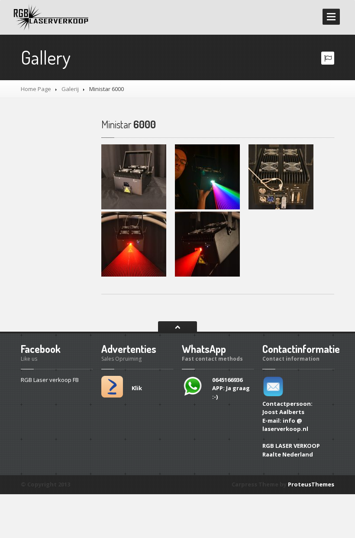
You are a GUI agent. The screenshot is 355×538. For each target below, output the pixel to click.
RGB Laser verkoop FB (50, 380)
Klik (137, 388)
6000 (128, 124)
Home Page (36, 89)
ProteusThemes (311, 484)
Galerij (70, 89)
